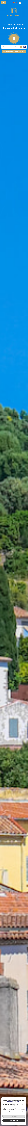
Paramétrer (13, 1116)
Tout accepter (14, 1120)
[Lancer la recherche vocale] (14, 38)
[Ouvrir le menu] (3, 2)
